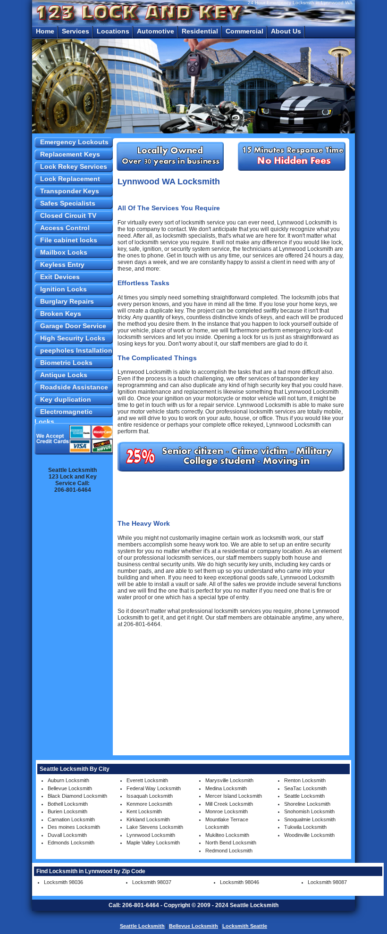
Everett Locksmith (147, 780)
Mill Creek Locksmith (229, 804)
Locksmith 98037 (151, 882)
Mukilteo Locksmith (227, 835)
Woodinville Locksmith (309, 835)
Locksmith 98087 (327, 882)
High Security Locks (72, 338)
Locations (113, 31)
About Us (286, 31)
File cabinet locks (68, 240)
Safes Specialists (67, 203)
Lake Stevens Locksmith (154, 827)
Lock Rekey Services (73, 166)
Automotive (155, 31)
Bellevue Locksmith (70, 788)
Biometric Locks (66, 362)
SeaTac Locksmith (305, 788)
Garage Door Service (73, 326)
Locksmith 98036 (63, 882)
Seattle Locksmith (304, 796)
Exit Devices (60, 277)
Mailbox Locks (63, 252)
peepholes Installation (76, 350)
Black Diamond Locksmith (77, 796)
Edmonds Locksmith (71, 842)
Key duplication (65, 399)
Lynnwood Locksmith (150, 835)
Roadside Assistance (74, 387)
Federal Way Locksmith (153, 788)
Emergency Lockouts (74, 142)
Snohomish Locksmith (309, 811)
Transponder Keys (69, 191)
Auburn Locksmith (68, 780)
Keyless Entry (62, 264)
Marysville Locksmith (229, 780)
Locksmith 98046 (239, 882)
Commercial (244, 31)
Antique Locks (63, 375)
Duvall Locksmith (67, 835)
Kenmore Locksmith (149, 804)
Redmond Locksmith (228, 850)
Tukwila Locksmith (305, 827)
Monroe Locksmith (226, 811)
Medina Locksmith (226, 788)
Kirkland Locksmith (148, 819)
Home (45, 31)
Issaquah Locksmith (149, 796)
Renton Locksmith (305, 780)
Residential (200, 31)
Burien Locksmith (67, 811)
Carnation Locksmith (71, 819)
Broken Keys (60, 313)
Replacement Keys (70, 154)
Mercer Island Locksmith (233, 796)
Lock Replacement (70, 178)
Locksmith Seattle (244, 926)
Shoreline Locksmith (307, 804)
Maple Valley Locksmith (153, 842)
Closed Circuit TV (68, 215)
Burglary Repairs (67, 301)
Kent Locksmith (144, 811)
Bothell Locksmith (68, 804)
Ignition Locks (63, 289)
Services (75, 31)
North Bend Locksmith (230, 842)
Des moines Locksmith (74, 827)
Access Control (65, 227)
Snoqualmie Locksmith (310, 819)
